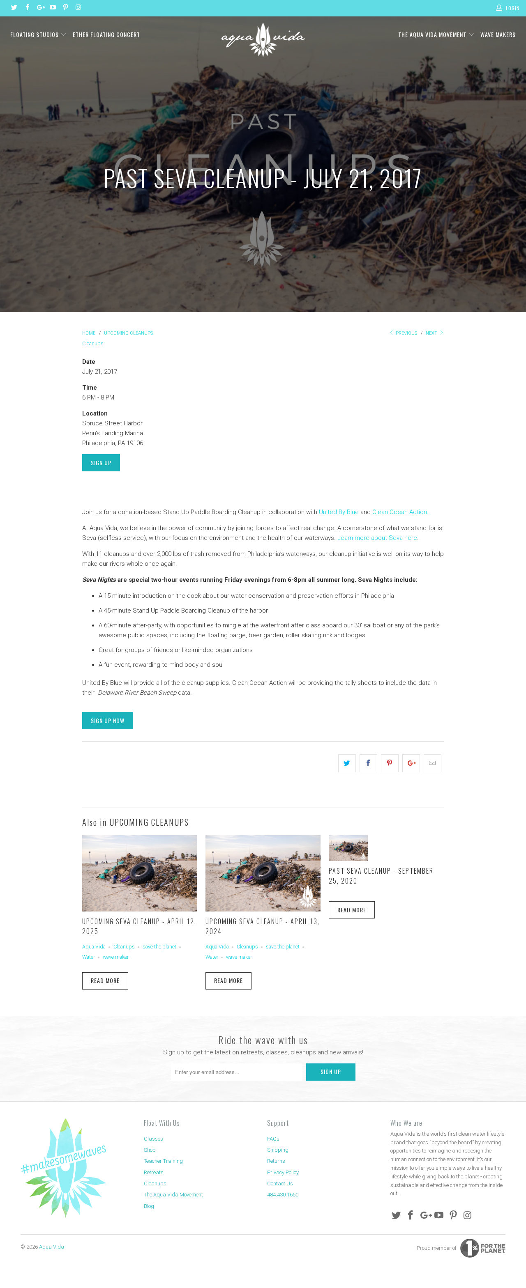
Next (432, 333)
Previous (405, 333)
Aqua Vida (94, 947)
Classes (153, 1139)
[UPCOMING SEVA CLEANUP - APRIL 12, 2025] (139, 909)
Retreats (154, 1172)
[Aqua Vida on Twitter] (13, 8)
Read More (105, 980)
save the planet (159, 947)
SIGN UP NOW (108, 720)
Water (88, 957)
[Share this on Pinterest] (390, 763)
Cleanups (93, 343)
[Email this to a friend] (432, 763)
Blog (149, 1206)
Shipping (277, 1150)
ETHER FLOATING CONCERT (106, 34)
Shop (150, 1150)
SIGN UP (101, 462)
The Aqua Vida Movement (433, 34)
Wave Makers (498, 34)
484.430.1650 (282, 1195)
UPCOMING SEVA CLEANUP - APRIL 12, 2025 (139, 926)
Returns (276, 1161)
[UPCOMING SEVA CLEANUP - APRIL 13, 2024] (263, 909)
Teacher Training (163, 1161)
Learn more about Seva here (377, 538)
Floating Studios (35, 34)
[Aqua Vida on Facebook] (26, 8)
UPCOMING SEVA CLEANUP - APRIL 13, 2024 (262, 926)
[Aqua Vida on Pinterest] (65, 8)
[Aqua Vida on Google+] (39, 8)
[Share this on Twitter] (347, 763)
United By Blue (339, 512)
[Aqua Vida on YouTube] (52, 8)
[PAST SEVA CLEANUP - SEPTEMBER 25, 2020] (348, 859)
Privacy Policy (283, 1172)
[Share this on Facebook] (368, 763)
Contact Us (280, 1183)
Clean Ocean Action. (400, 512)
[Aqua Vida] (263, 40)
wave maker (116, 957)
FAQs (273, 1139)
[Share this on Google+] (411, 763)
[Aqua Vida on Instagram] (77, 8)
